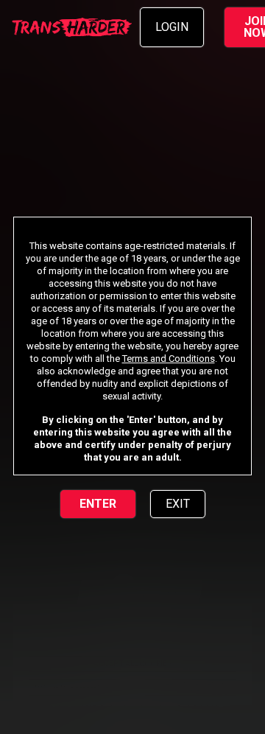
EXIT (178, 504)
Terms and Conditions (168, 358)
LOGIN (171, 27)
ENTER (98, 504)
